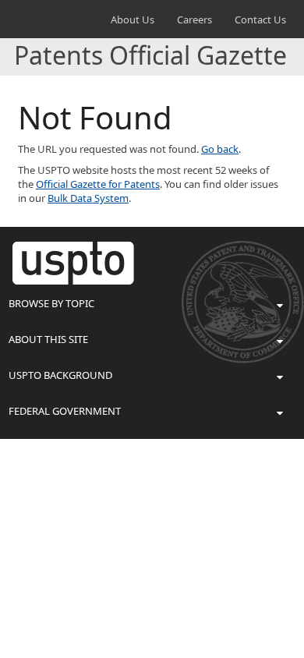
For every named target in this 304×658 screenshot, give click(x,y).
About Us (132, 19)
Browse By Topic (51, 303)
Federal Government (65, 411)
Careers (194, 19)
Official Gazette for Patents (98, 184)
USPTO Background (60, 375)
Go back (220, 149)
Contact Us (260, 19)
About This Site (48, 339)
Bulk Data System (88, 198)
